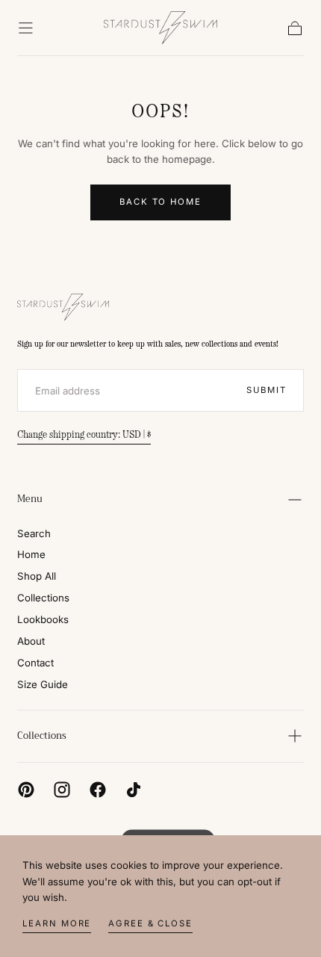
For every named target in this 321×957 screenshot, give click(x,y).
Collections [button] (41, 736)
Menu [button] (30, 499)
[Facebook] (97, 789)
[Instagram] (62, 789)
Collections (43, 598)
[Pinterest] (26, 789)
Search (34, 533)
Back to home (160, 201)
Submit (266, 390)
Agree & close (150, 923)
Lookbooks (43, 619)
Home (31, 554)
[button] (25, 28)
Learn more (56, 923)
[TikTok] (133, 789)
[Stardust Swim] (63, 307)
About (31, 641)
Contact (35, 663)
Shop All (36, 576)
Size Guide (42, 684)
